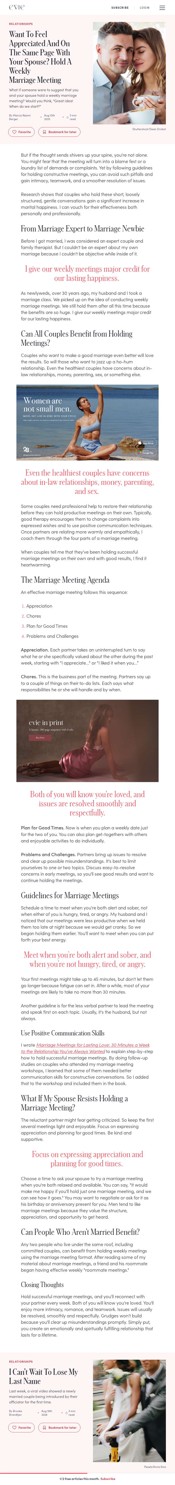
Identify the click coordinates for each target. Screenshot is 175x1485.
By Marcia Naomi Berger (20, 117)
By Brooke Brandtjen (15, 1412)
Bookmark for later (63, 131)
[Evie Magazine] (17, 7)
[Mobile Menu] (162, 7)
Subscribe (107, 1478)
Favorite (24, 131)
